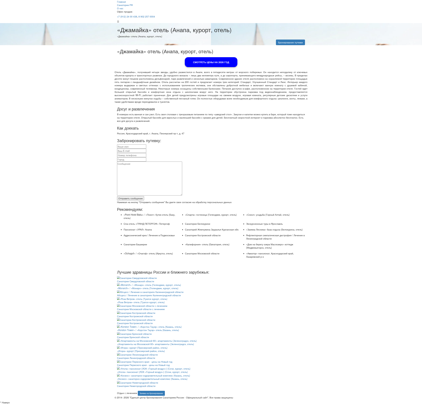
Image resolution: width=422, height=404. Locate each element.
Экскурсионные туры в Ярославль (264, 223)
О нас (120, 8)
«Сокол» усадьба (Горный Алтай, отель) (268, 214)
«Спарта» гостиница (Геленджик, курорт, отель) (211, 214)
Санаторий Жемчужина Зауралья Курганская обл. (212, 229)
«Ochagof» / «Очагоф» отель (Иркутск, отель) (148, 253)
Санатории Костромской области (203, 235)
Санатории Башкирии (135, 244)
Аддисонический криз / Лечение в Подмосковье (149, 235)
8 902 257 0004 (146, 16)
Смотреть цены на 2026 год (211, 62)
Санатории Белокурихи (197, 223)
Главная (121, 1)
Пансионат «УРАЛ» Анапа (138, 229)
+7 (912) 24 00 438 (127, 16)
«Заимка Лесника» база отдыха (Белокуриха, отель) (274, 229)
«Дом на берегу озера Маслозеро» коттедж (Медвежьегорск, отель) (269, 246)
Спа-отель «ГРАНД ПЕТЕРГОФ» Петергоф (147, 223)
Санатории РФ (125, 5)
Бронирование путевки (290, 42)
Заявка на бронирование (151, 393)
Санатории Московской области (202, 253)
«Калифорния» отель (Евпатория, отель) (207, 244)
